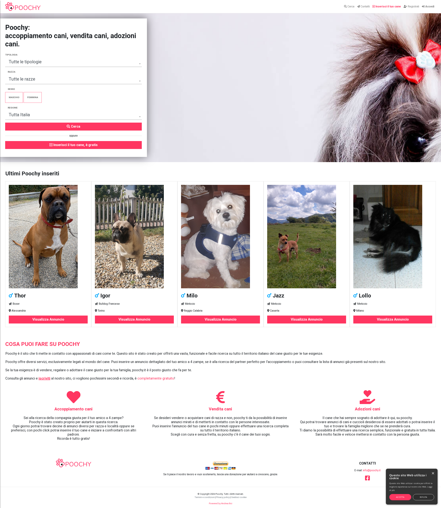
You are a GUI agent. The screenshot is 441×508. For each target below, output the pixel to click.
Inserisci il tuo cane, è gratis (75, 144)
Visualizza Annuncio (48, 319)
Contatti (365, 6)
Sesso (11, 89)
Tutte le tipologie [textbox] (25, 61)
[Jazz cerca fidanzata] (306, 236)
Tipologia (11, 54)
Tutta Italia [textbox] (19, 114)
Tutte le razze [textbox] (22, 79)
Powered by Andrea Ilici (220, 503)
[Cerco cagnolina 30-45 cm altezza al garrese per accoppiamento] (392, 236)
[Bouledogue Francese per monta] (134, 236)
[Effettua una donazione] (220, 465)
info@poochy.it (372, 470)
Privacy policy (223, 497)
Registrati (413, 6)
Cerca (350, 6)
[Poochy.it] (22, 6)
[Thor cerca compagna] (48, 236)
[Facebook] (367, 479)
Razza (11, 71)
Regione (13, 107)
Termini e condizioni (205, 497)
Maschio (14, 97)
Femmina (32, 97)
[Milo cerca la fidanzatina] (220, 236)
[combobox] (73, 62)
